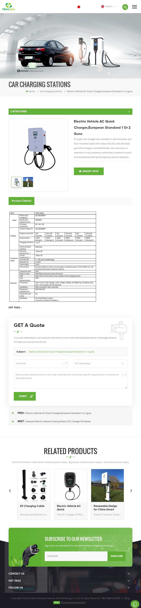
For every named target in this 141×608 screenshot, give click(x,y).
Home (32, 91)
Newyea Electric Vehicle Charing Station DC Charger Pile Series (58, 421)
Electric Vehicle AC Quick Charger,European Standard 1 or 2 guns (61, 352)
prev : (21, 413)
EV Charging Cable (32, 506)
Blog (127, 598)
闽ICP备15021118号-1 (112, 598)
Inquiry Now (91, 171)
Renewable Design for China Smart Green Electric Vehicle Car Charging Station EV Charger (107, 508)
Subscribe (117, 556)
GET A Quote (135, 604)
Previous (10, 490)
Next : (21, 421)
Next (131, 490)
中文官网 (88, 7)
